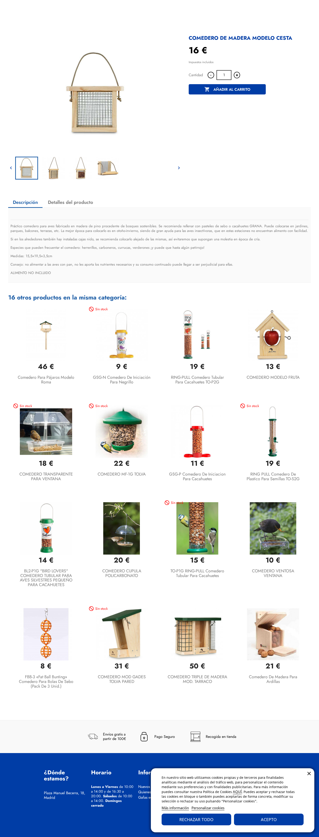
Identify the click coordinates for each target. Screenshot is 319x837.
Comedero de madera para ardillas (273, 679)
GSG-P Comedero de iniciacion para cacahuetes (197, 476)
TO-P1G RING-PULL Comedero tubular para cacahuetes (197, 573)
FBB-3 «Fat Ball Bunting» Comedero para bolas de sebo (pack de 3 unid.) (46, 681)
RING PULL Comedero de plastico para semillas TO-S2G (273, 476)
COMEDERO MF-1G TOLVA (122, 474)
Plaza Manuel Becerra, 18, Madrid (64, 795)
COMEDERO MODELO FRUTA (273, 377)
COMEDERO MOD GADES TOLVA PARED (122, 679)
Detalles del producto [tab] (70, 202)
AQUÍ (237, 791)
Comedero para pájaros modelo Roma (46, 379)
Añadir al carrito (227, 89)
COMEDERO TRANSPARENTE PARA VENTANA (46, 476)
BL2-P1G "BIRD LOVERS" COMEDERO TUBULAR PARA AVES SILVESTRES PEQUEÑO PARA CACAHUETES (46, 578)
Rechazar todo (196, 819)
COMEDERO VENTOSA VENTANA (273, 573)
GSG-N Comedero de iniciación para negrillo (121, 379)
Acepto (269, 819)
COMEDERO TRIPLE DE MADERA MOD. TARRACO (197, 679)
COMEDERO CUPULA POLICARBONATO (121, 573)
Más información (175, 807)
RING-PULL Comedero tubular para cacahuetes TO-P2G (197, 379)
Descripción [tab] (25, 202)
